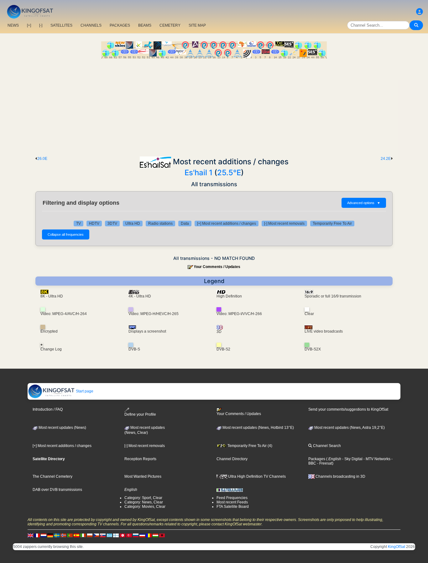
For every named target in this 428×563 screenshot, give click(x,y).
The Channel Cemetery (52, 476)
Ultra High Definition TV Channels (256, 476)
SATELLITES (61, 25)
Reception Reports (140, 459)
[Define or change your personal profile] (419, 12)
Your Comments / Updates (217, 267)
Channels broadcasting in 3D (340, 476)
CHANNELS (91, 25)
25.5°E (229, 172)
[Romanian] (149, 535)
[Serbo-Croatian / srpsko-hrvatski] (142, 535)
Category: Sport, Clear (143, 498)
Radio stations (160, 223)
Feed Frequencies (232, 498)
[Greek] (109, 535)
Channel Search (326, 446)
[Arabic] (122, 535)
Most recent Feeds (232, 502)
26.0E (42, 158)
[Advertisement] (214, 106)
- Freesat (324, 463)
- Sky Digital (352, 459)
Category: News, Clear (143, 502)
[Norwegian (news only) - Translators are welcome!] (63, 535)
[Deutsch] (50, 535)
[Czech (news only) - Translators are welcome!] (96, 535)
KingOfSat (396, 547)
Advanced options (363, 203)
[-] (40, 25)
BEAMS (144, 25)
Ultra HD (132, 223)
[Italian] (83, 535)
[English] (30, 535)
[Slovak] (103, 535)
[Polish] (89, 535)
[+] (29, 25)
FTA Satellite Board (233, 506)
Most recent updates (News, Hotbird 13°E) (258, 427)
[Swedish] (57, 535)
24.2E (386, 158)
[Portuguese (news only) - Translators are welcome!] (70, 535)
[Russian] (135, 535)
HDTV (94, 223)
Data (185, 223)
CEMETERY (169, 25)
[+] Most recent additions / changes (226, 223)
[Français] (37, 535)
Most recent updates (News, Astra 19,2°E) (349, 427)
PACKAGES (120, 25)
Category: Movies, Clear (144, 506)
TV (78, 223)
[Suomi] (116, 535)
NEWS (13, 25)
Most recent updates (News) (62, 427)
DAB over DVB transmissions (57, 489)
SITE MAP (197, 25)
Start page (84, 391)
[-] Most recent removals (284, 223)
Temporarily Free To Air (332, 223)
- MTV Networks (376, 459)
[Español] (76, 535)
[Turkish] (129, 535)
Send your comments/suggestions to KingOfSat (348, 409)
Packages (316, 459)
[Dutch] (43, 535)
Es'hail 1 (198, 172)
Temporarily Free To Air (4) (249, 446)
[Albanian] (162, 535)
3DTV (112, 223)
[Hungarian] (155, 535)
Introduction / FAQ (48, 409)
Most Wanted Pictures (142, 476)
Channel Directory (232, 459)
